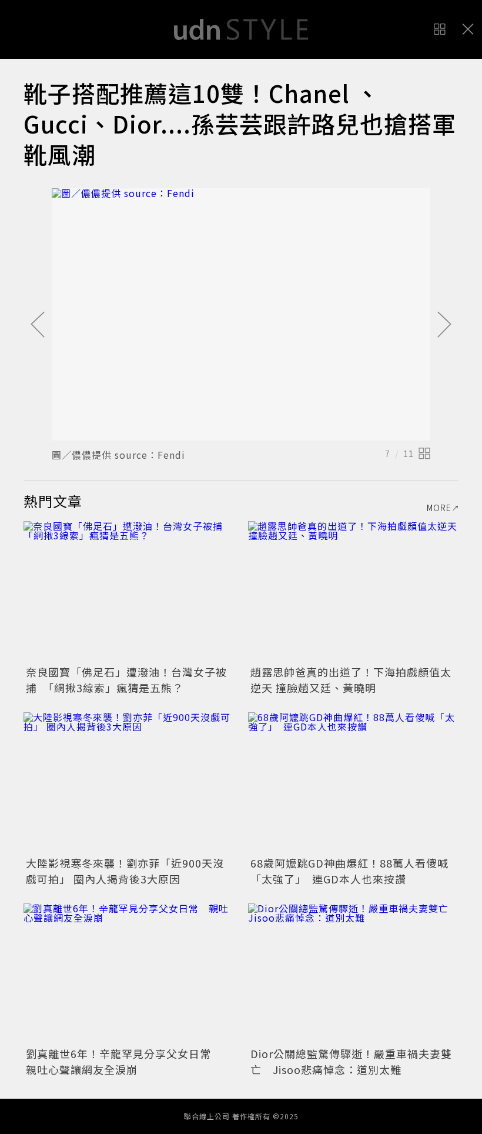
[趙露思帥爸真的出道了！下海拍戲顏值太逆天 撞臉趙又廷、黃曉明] (353, 591)
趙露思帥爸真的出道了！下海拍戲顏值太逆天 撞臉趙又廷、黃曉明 (350, 679)
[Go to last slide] (38, 325)
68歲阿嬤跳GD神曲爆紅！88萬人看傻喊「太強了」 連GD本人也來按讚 (349, 870)
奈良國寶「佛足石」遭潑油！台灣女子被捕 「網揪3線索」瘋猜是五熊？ (126, 679)
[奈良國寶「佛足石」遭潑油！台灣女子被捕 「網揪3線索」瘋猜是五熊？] (129, 591)
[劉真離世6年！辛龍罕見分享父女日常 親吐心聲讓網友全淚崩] (129, 973)
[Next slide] (444, 325)
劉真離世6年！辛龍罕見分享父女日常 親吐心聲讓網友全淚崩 (124, 1061)
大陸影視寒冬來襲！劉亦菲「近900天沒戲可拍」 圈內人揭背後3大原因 (125, 870)
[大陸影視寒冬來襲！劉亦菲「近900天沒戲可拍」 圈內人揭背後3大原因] (129, 782)
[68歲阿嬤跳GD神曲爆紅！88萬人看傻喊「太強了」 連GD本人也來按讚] (353, 782)
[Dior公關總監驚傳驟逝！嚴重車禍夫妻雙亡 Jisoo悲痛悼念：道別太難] (353, 973)
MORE (439, 507)
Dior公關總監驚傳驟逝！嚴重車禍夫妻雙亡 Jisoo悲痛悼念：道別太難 (351, 1061)
